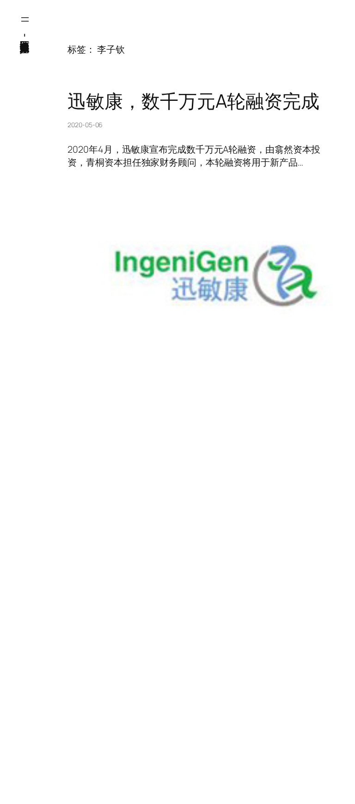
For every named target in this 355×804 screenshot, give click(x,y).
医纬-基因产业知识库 (25, 34)
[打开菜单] (25, 19)
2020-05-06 (85, 124)
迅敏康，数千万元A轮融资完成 (193, 100)
